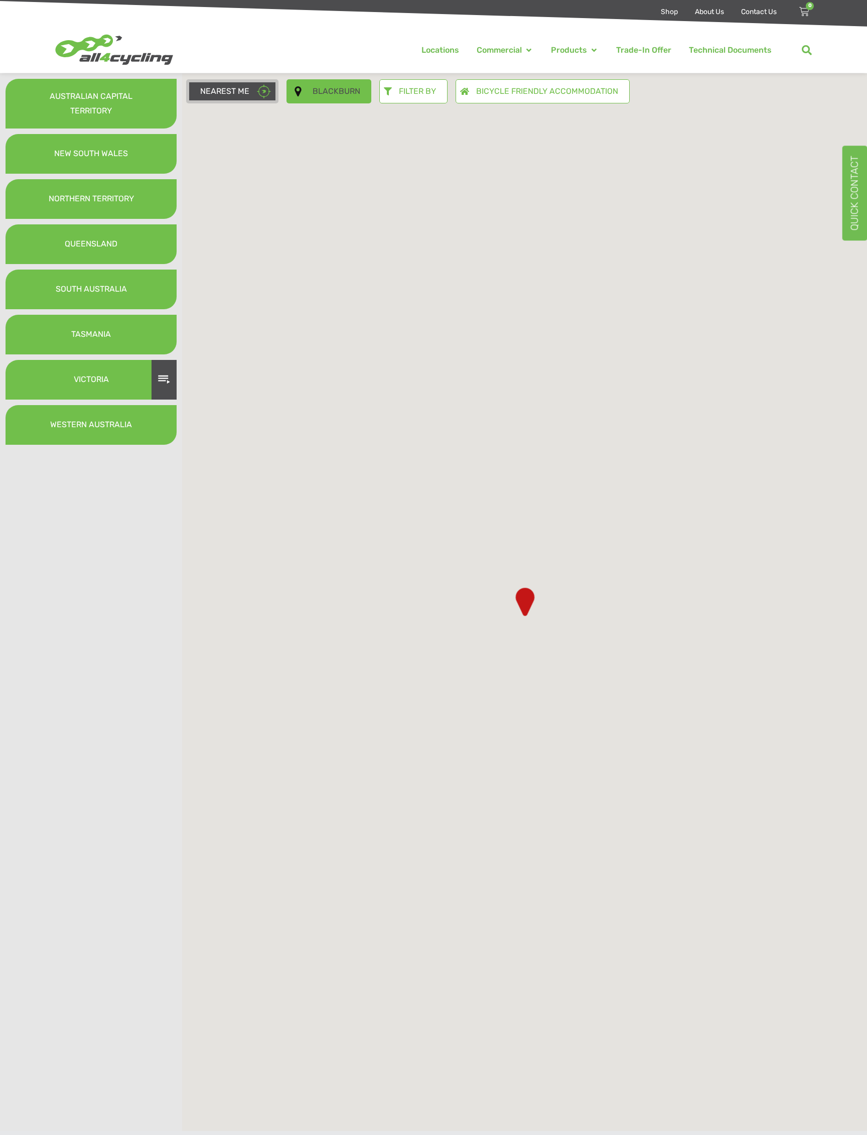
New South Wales (91, 153)
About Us (709, 12)
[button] (505, 50)
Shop (669, 12)
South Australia (91, 289)
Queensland (91, 243)
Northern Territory (91, 198)
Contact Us (759, 12)
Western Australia (91, 424)
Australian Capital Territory (91, 103)
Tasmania (91, 334)
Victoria (91, 379)
